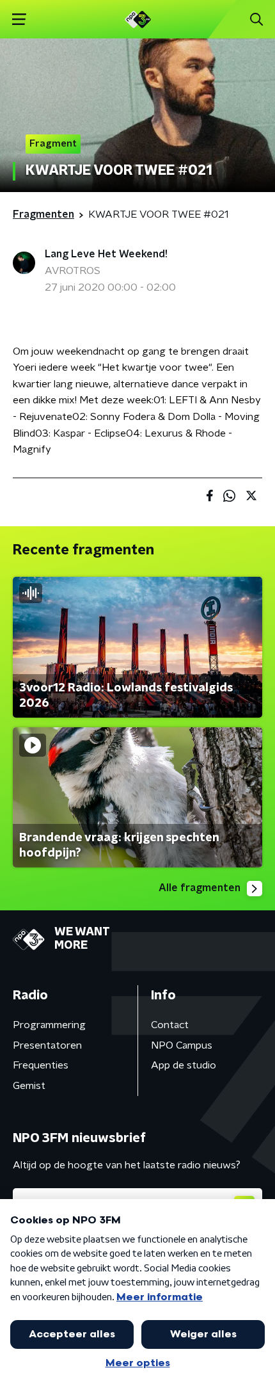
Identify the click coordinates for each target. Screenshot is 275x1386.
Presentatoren (47, 1045)
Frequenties (40, 1065)
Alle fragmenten (199, 888)
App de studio (183, 1065)
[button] (18, 19)
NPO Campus (181, 1045)
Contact (170, 1025)
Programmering (49, 1025)
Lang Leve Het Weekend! (106, 254)
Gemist (29, 1086)
